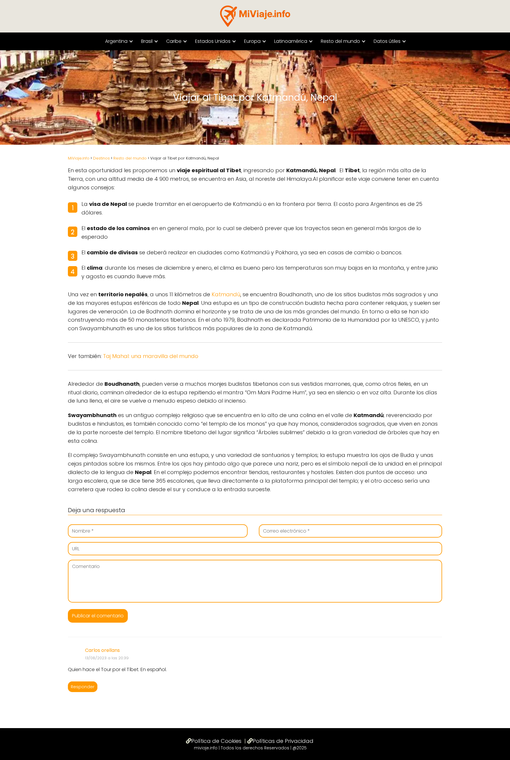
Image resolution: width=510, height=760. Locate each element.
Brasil (147, 41)
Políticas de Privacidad (283, 741)
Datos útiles (387, 41)
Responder (82, 687)
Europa (252, 41)
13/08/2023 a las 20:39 (107, 658)
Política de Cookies (216, 741)
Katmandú (226, 294)
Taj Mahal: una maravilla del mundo (150, 356)
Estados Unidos (213, 41)
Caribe (174, 41)
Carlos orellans (102, 650)
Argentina (116, 41)
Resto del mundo (340, 41)
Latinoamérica (290, 41)
